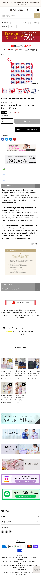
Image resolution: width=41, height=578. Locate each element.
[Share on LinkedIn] (10, 139)
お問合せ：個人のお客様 (10, 561)
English (19, 541)
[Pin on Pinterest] (14, 139)
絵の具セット (26, 23)
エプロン (13, 26)
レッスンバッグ (15, 23)
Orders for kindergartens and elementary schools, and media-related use (19, 566)
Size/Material (7, 285)
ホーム (3, 54)
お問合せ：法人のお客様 (28, 561)
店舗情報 (19, 555)
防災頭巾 (35, 23)
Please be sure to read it (11, 289)
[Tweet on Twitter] (6, 139)
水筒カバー (4, 26)
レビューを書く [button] (20, 334)
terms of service (20, 569)
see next (33, 244)
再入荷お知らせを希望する (27, 129)
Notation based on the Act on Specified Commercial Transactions (19, 558)
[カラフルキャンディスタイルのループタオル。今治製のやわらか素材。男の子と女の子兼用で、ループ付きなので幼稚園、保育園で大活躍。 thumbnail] (4, 90)
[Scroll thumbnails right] (38, 91)
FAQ (19, 563)
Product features (8, 186)
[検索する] (37, 15)
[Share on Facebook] (2, 139)
